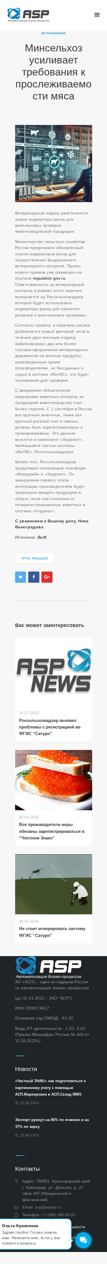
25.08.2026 (29, 1103)
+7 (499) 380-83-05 (58, 1215)
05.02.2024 (29, 921)
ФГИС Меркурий (34, 558)
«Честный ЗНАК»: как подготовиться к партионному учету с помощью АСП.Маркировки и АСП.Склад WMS (50, 1087)
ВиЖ (42, 537)
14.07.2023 (29, 713)
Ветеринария (53, 33)
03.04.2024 (29, 817)
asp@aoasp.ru (48, 1207)
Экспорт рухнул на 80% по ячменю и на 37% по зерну (52, 1123)
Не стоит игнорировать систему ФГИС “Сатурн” (52, 931)
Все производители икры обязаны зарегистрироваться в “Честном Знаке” (51, 831)
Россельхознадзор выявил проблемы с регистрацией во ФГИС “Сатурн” (49, 727)
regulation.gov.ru (49, 278)
